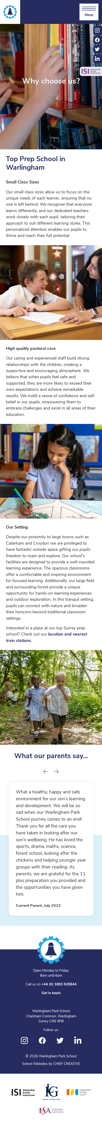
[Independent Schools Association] (51, 1111)
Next (56, 770)
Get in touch (51, 993)
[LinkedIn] (77, 1040)
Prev (45, 770)
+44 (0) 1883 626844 (59, 984)
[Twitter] (60, 1040)
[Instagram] (24, 1040)
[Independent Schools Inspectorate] (23, 1092)
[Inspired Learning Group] (51, 1092)
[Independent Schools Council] (79, 1092)
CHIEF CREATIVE (66, 1064)
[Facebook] (42, 1040)
